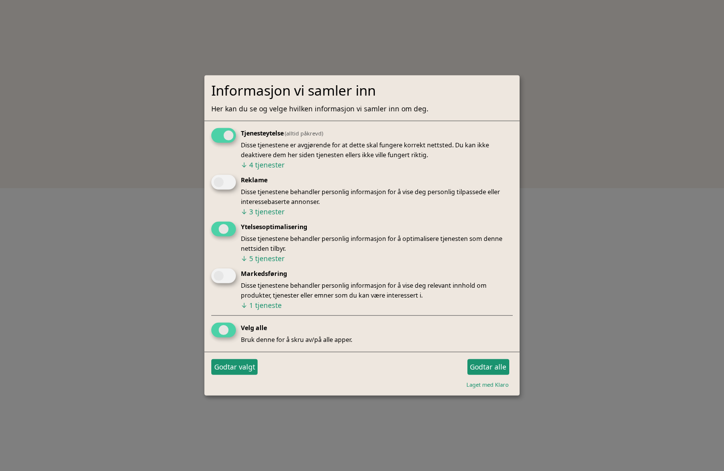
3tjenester (263, 211)
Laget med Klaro (487, 384)
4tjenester (263, 164)
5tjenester (263, 258)
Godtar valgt (234, 366)
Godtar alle (488, 366)
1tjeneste (261, 305)
